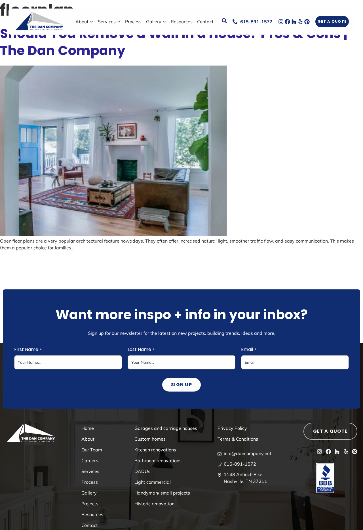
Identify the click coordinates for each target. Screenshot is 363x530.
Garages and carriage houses (165, 428)
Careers (89, 460)
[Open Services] (119, 21)
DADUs (142, 471)
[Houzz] (294, 21)
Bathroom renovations (158, 460)
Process (89, 482)
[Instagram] (281, 21)
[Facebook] (287, 21)
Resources (92, 514)
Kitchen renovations (155, 450)
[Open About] (91, 21)
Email (248, 349)
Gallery (89, 493)
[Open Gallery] (164, 21)
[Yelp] (300, 21)
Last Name (141, 349)
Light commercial (152, 482)
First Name (28, 349)
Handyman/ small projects (162, 493)
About (87, 439)
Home (87, 428)
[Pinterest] (307, 21)
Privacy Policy (232, 428)
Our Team (91, 450)
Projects (89, 503)
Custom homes (150, 439)
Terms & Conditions (238, 439)
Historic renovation (154, 503)
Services (90, 471)
